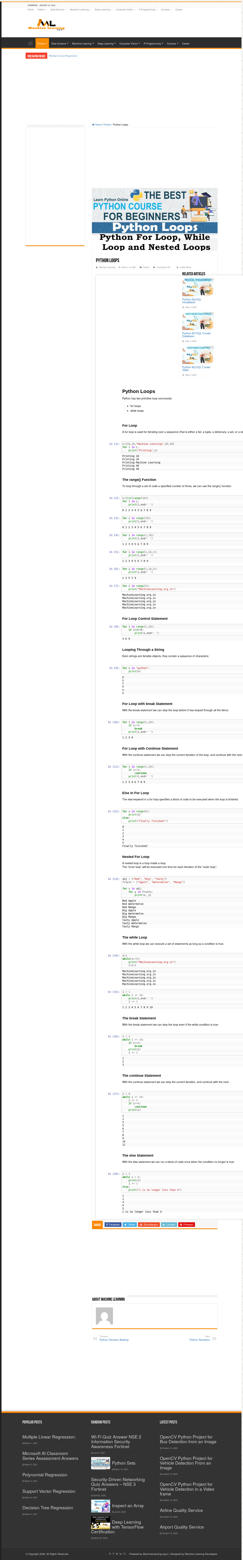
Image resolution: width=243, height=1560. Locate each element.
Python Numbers (200, 1338)
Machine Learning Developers (201, 1554)
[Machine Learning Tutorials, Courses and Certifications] (46, 24)
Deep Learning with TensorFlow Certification (117, 1527)
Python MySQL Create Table (196, 369)
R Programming (147, 9)
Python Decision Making (114, 1338)
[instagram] (124, 1553)
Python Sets (124, 1463)
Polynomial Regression (44, 1474)
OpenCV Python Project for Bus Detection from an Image (188, 1439)
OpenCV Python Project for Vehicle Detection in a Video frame (187, 1489)
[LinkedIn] (120, 1553)
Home (31, 9)
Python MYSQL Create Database (196, 335)
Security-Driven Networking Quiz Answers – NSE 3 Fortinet (118, 1484)
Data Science (57, 9)
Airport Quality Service (182, 1527)
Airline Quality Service (181, 1510)
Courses (165, 9)
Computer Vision (124, 9)
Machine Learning (79, 9)
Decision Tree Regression (47, 1507)
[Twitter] (116, 1553)
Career (178, 9)
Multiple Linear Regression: (63, 55)
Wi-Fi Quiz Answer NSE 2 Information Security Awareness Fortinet (116, 1441)
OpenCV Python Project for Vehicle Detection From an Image (186, 1463)
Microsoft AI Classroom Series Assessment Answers (50, 1455)
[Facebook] (113, 1553)
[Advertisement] (145, 22)
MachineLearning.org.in (156, 1554)
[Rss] (110, 1553)
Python (41, 9)
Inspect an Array (128, 1505)
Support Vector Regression (48, 1491)
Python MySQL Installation (191, 301)
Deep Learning (102, 9)
